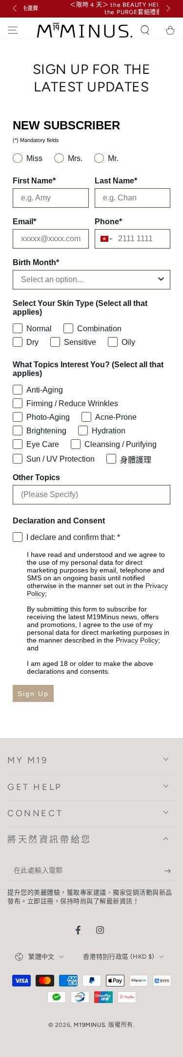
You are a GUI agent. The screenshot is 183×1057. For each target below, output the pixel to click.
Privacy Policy (137, 640)
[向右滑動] (167, 9)
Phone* (108, 221)
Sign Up (33, 694)
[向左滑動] (15, 9)
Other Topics (36, 477)
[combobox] (104, 239)
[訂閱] (170, 871)
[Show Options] (161, 279)
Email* (24, 221)
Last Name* (116, 181)
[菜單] (12, 30)
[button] (145, 30)
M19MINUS (89, 1024)
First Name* (34, 181)
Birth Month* (36, 262)
